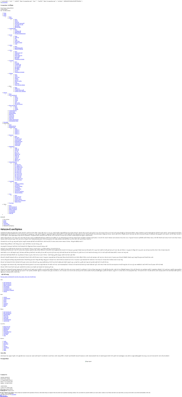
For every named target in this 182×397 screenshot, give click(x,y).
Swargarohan (6, 287)
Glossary (5, 346)
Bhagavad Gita (6, 326)
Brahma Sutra (6, 327)
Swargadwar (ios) (7, 289)
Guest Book (6, 347)
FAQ (4, 345)
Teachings (5, 303)
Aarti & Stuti (6, 320)
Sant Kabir (5, 318)
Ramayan (5, 330)
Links (4, 349)
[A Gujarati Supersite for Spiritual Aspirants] (4, 2)
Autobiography (6, 298)
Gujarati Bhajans (7, 319)
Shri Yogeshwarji (7, 282)
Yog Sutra (5, 334)
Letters (4, 299)
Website (5, 291)
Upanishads (6, 333)
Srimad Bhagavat (7, 331)
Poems (4, 301)
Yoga (4, 335)
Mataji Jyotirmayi (7, 285)
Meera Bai (5, 315)
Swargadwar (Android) (8, 290)
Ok (0, 395)
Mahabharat (6, 329)
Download (5, 343)
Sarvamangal (6, 286)
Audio (4, 341)
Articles (5, 297)
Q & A (4, 302)
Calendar (5, 342)
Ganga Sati (5, 317)
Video (4, 350)
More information (4, 396)
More (4, 306)
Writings (5, 305)
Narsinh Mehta (6, 314)
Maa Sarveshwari (7, 283)
